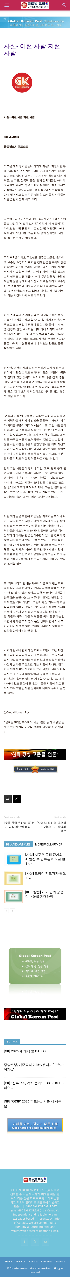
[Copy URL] (17, 799)
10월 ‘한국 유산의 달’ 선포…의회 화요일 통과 (19, 825)
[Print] (8, 799)
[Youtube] (45, 1242)
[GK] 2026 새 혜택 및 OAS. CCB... (28, 1051)
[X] (35, 1242)
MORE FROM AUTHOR (48, 844)
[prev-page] (6, 911)
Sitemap (60, 1261)
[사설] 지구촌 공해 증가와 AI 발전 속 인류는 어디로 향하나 (45, 859)
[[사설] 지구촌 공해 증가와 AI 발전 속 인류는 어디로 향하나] (13, 859)
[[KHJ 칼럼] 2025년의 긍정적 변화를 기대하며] (13, 896)
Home (8, 1261)
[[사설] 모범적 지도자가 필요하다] (13, 878)
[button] (6, 5)
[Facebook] (24, 1242)
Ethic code (46, 1261)
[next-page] (12, 911)
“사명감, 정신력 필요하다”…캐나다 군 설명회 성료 (51, 827)
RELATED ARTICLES (18, 844)
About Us (20, 1261)
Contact (33, 1261)
